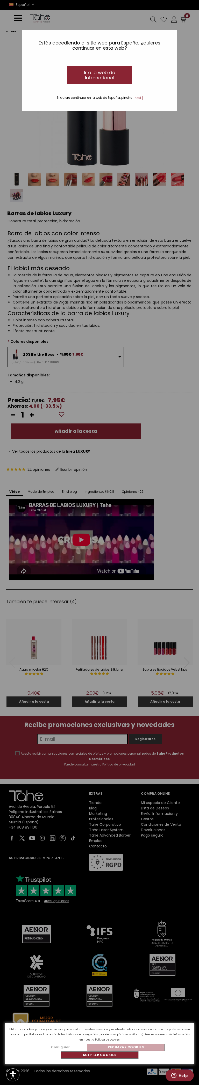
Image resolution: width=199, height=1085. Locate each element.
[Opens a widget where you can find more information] (179, 1075)
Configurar (60, 1047)
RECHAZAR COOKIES (126, 1047)
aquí (138, 98)
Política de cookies (107, 1040)
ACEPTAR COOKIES (100, 1055)
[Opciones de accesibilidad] (12, 1075)
